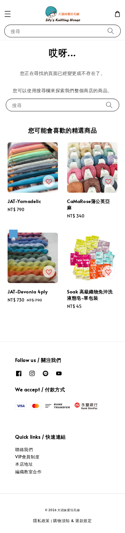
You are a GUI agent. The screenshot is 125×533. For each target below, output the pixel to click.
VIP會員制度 (27, 457)
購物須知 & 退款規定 (72, 520)
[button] (7, 14)
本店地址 (24, 464)
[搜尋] (110, 31)
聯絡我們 (24, 449)
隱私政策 (41, 520)
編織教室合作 (28, 471)
